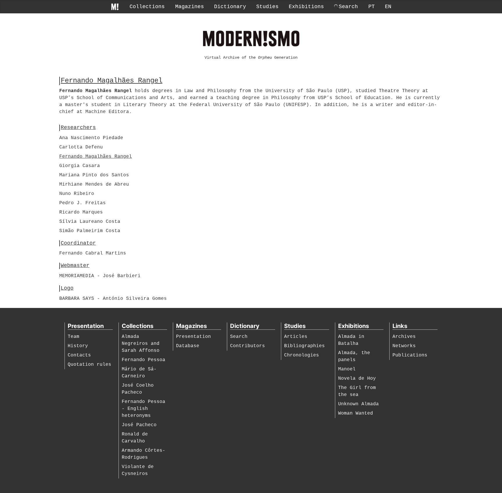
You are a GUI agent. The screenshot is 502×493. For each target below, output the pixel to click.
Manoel (347, 369)
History (78, 346)
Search (239, 336)
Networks (404, 346)
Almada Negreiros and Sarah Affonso (140, 343)
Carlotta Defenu (81, 147)
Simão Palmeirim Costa (89, 231)
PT (371, 7)
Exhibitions (306, 7)
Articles (295, 336)
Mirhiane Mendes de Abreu (94, 184)
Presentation (193, 336)
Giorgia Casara (79, 165)
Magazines (189, 7)
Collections (147, 7)
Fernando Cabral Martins (92, 253)
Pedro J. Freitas (82, 203)
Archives (404, 336)
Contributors (247, 346)
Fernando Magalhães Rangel (95, 156)
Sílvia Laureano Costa (89, 221)
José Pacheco (139, 425)
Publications (409, 355)
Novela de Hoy (357, 378)
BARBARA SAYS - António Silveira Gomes (113, 298)
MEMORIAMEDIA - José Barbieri (100, 276)
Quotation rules (89, 364)
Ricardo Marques (81, 212)
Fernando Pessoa (143, 360)
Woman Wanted (355, 413)
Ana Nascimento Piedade (91, 138)
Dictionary (230, 7)
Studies (267, 7)
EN (388, 7)
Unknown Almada (358, 404)
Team (73, 336)
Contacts (79, 355)
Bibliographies (304, 346)
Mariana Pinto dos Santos (94, 175)
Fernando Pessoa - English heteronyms (143, 408)
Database (187, 346)
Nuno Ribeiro (76, 193)
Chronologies (301, 355)
